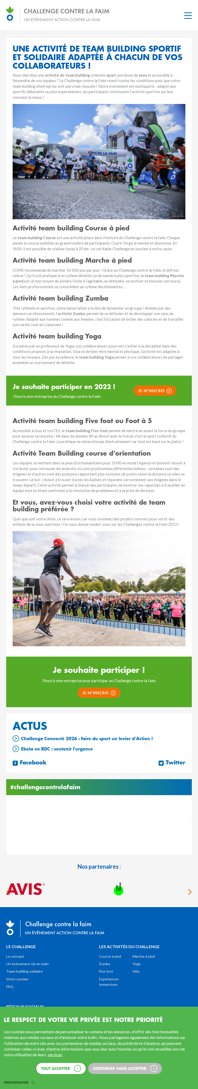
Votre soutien (17, 979)
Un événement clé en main (27, 964)
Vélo (136, 971)
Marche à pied (144, 956)
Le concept (15, 956)
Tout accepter (56, 1068)
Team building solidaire (24, 971)
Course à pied (110, 956)
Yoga (137, 964)
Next (184, 825)
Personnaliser (16, 1082)
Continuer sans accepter (120, 1068)
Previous (13, 825)
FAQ (9, 986)
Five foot (106, 971)
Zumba (104, 964)
